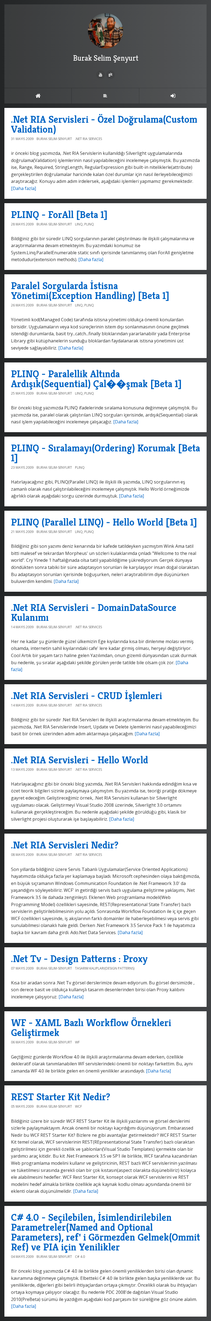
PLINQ (89, 224)
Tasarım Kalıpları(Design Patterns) (104, 968)
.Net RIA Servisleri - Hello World (79, 760)
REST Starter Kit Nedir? (60, 1097)
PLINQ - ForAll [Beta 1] (59, 214)
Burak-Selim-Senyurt (54, 138)
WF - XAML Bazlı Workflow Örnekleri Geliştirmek (91, 1027)
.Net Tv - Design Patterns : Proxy (79, 959)
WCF (78, 1106)
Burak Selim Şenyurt (105, 58)
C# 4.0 (80, 1256)
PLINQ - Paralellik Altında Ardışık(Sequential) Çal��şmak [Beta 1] (96, 379)
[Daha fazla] (23, 188)
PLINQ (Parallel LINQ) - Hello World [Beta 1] (104, 522)
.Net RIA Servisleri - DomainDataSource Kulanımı (93, 612)
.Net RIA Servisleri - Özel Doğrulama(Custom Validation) (104, 124)
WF (77, 1042)
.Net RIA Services (88, 138)
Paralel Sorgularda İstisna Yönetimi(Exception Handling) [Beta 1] (90, 291)
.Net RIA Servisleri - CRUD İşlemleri (86, 695)
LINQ (79, 224)
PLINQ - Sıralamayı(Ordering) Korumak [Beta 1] (105, 453)
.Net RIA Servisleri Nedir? (64, 845)
